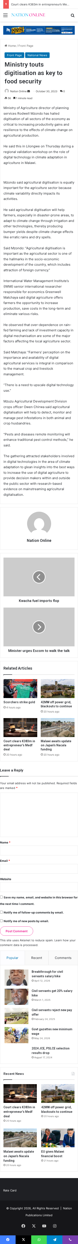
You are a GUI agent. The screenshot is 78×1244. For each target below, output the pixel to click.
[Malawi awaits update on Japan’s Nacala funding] (58, 727)
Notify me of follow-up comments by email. (34, 912)
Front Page (25, 45)
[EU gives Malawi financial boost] (58, 1138)
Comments (63, 958)
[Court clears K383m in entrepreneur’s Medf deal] (20, 727)
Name (5, 842)
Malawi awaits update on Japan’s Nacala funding (56, 745)
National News (37, 55)
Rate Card (9, 1190)
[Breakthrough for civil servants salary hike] (16, 978)
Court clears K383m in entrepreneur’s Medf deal (43, 4)
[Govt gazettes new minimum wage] (16, 1035)
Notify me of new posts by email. (26, 921)
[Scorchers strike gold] (20, 688)
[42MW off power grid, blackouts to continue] (58, 688)
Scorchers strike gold (19, 702)
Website (5, 879)
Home (11, 45)
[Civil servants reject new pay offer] (16, 1016)
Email (5, 860)
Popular (12, 958)
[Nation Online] (28, 15)
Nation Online (18, 91)
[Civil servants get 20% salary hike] (16, 997)
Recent (36, 958)
